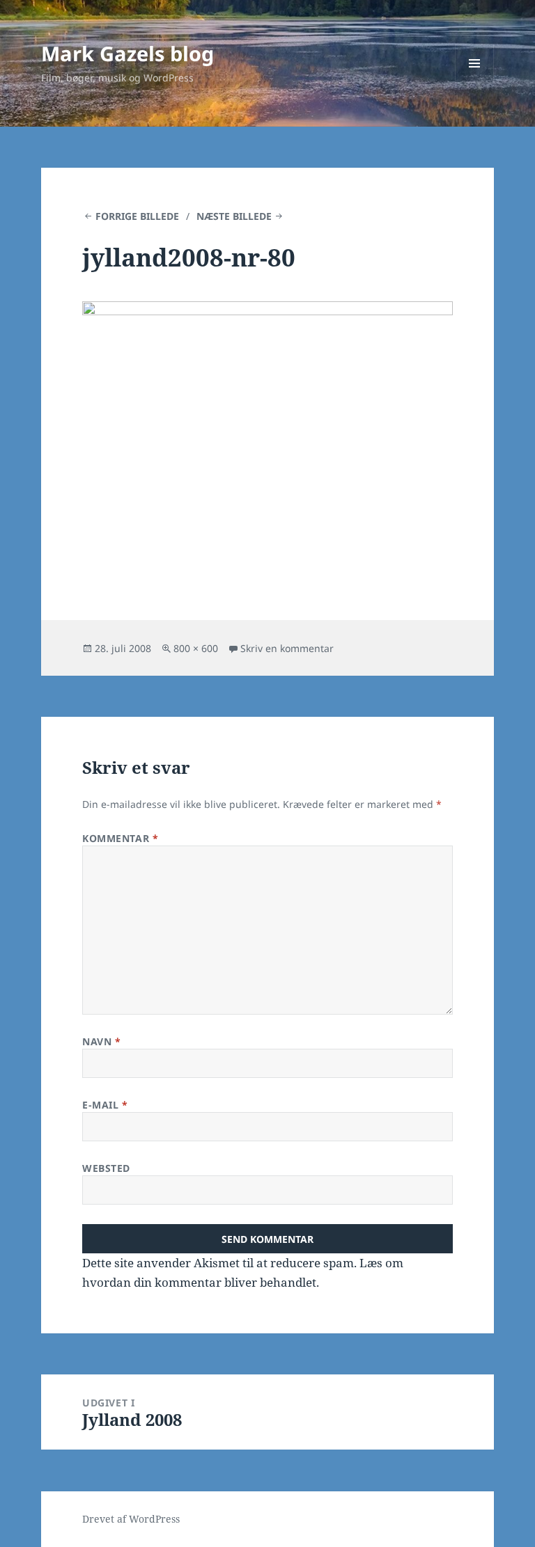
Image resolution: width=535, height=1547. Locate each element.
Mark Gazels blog (127, 53)
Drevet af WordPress (131, 1518)
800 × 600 (195, 648)
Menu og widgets (475, 82)
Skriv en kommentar (287, 648)
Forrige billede (137, 216)
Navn (101, 1041)
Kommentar (120, 838)
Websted (106, 1168)
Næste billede (234, 216)
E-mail (104, 1104)
